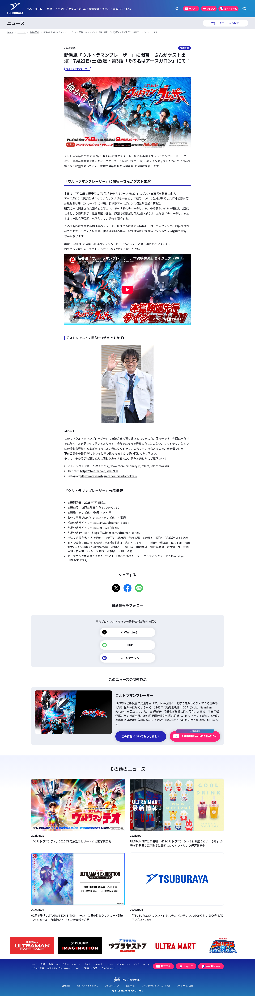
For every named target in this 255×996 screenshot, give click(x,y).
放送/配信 (34, 32)
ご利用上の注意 (90, 968)
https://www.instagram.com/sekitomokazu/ (108, 476)
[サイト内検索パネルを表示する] (177, 9)
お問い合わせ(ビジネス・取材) (155, 985)
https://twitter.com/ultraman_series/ (116, 532)
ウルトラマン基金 (185, 985)
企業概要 (66, 985)
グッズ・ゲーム (77, 8)
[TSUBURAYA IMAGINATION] (80, 945)
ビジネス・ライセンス (87, 985)
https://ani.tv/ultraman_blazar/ (109, 522)
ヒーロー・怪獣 (43, 8)
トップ (10, 32)
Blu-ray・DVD (123, 964)
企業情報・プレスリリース (59, 968)
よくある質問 (37, 968)
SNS (128, 8)
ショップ (98, 964)
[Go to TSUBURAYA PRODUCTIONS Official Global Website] (244, 9)
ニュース (118, 8)
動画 (51, 964)
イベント (60, 8)
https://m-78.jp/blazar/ (104, 527)
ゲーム (136, 964)
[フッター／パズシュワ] (223, 945)
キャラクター (62, 964)
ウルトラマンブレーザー (77, 68)
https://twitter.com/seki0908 (99, 471)
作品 (29, 8)
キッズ (106, 8)
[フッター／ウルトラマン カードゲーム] (32, 945)
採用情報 (130, 985)
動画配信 (94, 8)
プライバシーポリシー (111, 968)
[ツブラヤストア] (127, 945)
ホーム (34, 964)
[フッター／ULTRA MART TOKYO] (175, 945)
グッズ (87, 964)
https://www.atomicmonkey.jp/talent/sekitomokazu (135, 466)
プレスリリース (112, 985)
